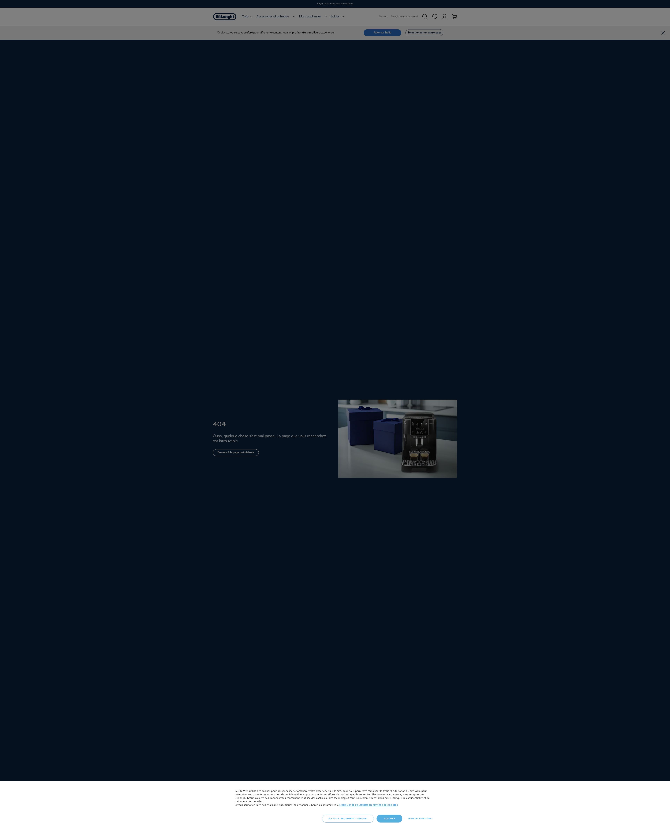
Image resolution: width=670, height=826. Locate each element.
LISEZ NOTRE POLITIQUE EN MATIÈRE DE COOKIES (368, 805)
